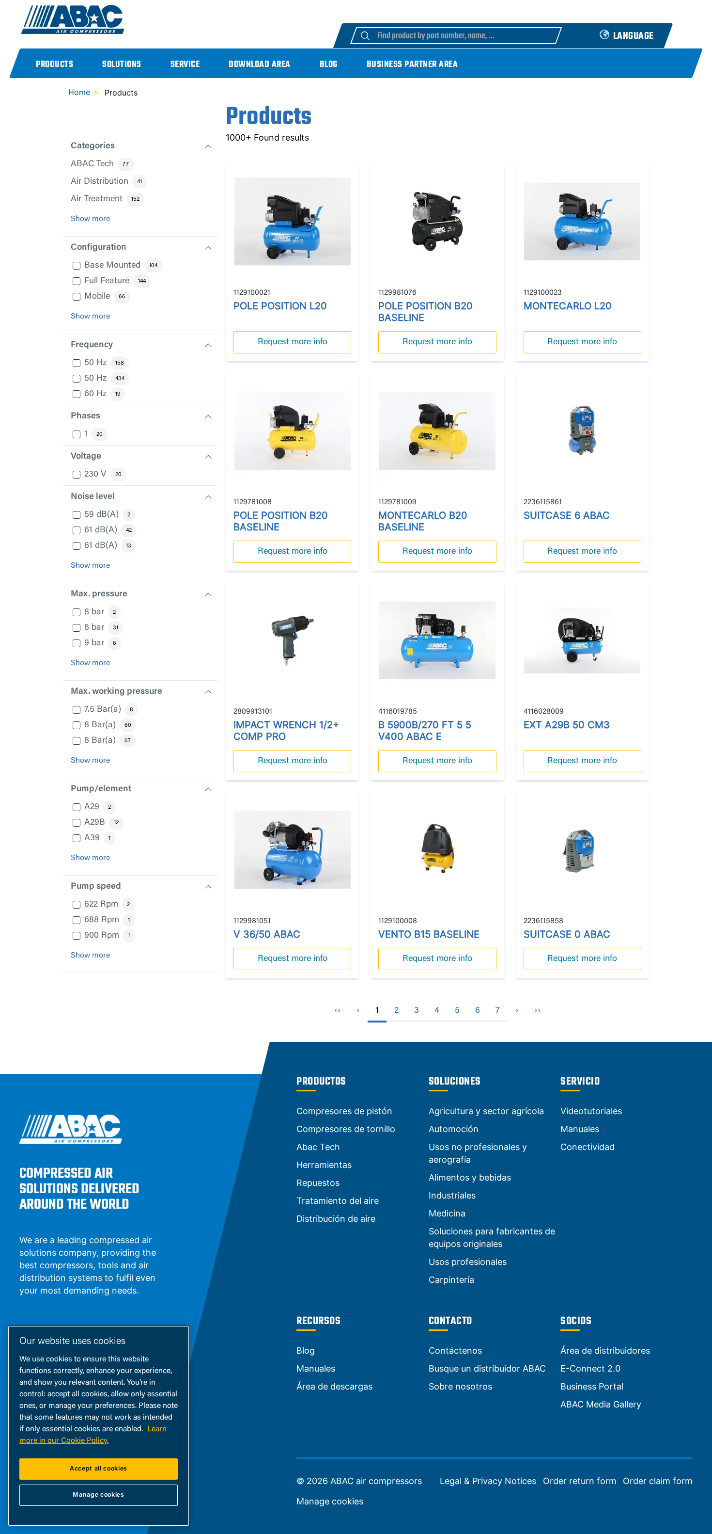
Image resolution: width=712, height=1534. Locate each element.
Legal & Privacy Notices (488, 1481)
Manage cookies (329, 1501)
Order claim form (658, 1481)
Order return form (580, 1481)
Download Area (260, 65)
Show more (90, 219)
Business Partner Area (412, 65)
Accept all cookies (98, 1469)
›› (537, 1011)
